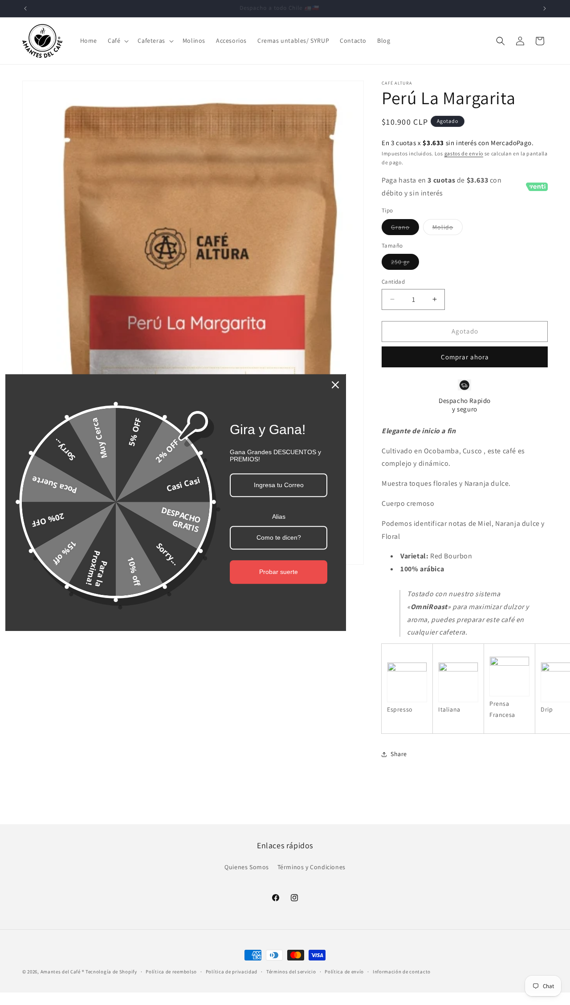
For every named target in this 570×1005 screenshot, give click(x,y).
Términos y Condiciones (311, 867)
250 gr (405, 263)
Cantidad (393, 281)
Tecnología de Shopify (111, 971)
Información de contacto (402, 971)
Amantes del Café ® (63, 971)
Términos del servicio (291, 971)
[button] (117, 40)
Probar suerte (278, 571)
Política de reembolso (171, 971)
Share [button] (399, 754)
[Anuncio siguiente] (544, 8)
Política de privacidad (231, 971)
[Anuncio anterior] (25, 8)
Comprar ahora (465, 357)
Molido (447, 229)
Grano (405, 229)
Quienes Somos (246, 867)
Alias (278, 517)
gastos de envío (464, 153)
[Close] (335, 384)
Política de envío (344, 971)
